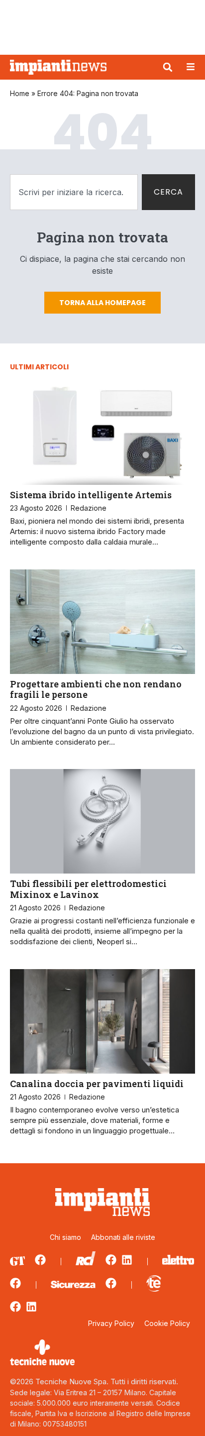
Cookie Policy (167, 1323)
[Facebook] (40, 1259)
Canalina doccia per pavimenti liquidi (97, 1084)
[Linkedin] (126, 1259)
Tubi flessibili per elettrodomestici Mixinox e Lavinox (88, 889)
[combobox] (74, 192)
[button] (167, 67)
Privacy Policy (111, 1323)
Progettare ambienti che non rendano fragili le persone (96, 689)
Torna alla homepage (102, 303)
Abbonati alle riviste (123, 1237)
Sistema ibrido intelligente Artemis (91, 495)
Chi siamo (65, 1237)
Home (19, 93)
